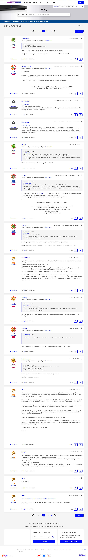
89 (24, 488)
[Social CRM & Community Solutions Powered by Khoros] (82, 555)
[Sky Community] (14, 2)
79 (24, 137)
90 (24, 509)
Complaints (62, 549)
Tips (40, 2)
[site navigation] (5, 2)
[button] (81, 38)
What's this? (13, 45)
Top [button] (85, 549)
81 (24, 218)
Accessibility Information (53, 549)
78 (24, 114)
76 (24, 58)
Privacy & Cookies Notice (40, 549)
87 (24, 444)
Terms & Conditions (29, 549)
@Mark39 (40, 193)
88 (24, 470)
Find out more (48, 40)
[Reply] (80, 59)
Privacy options (20, 549)
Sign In (81, 2)
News (35, 2)
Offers (53, 2)
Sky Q (44, 9)
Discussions (27, 2)
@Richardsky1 (27, 334)
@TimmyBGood (26, 125)
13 (51, 31)
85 (24, 351)
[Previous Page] (32, 31)
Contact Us (68, 549)
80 (24, 168)
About (47, 2)
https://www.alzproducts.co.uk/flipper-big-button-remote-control (39, 498)
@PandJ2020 (25, 104)
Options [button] (79, 25)
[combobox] (47, 14)
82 (24, 250)
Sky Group (20, 551)
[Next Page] (55, 31)
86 (24, 382)
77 (24, 93)
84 (24, 321)
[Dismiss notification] (82, 6)
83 (24, 290)
